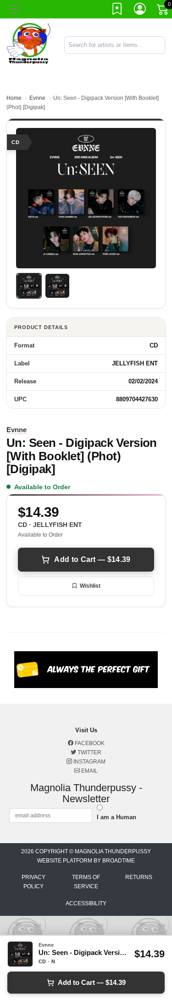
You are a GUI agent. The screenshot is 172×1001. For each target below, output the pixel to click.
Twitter (88, 752)
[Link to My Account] (140, 10)
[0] (163, 11)
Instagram (88, 761)
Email (89, 771)
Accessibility (86, 903)
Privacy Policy (33, 882)
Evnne (37, 98)
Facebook (89, 743)
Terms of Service (86, 882)
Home (14, 98)
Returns (138, 877)
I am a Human (116, 817)
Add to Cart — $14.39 (92, 559)
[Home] (28, 44)
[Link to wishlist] (117, 10)
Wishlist (90, 586)
